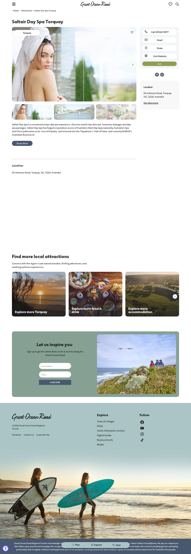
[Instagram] (142, 434)
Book (160, 63)
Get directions (151, 103)
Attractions (26, 10)
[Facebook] (142, 422)
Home (16, 10)
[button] (132, 64)
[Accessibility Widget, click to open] (5, 548)
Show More (22, 143)
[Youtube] (142, 428)
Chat (118, 545)
